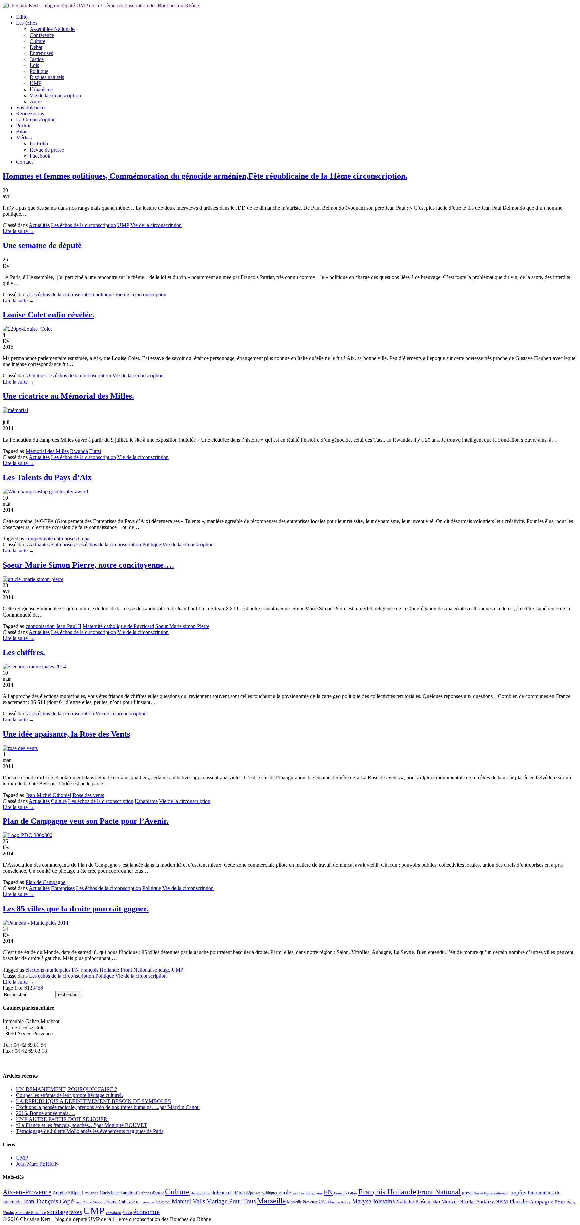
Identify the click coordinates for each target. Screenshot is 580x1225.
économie (146, 1211)
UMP (35, 83)
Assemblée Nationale (52, 29)
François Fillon (345, 1193)
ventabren (113, 1213)
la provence (145, 1202)
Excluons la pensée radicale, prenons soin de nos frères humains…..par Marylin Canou (108, 1107)
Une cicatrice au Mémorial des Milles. (68, 396)
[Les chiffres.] (34, 666)
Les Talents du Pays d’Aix (47, 477)
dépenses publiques (261, 1193)
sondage (161, 970)
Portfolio (39, 144)
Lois (34, 65)
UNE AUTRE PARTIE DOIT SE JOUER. (62, 1119)
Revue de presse (47, 150)
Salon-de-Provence (30, 1212)
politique (104, 294)
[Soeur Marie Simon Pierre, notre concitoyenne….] (33, 579)
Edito (22, 17)
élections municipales (48, 970)
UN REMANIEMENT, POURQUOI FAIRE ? (66, 1089)
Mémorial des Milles (47, 451)
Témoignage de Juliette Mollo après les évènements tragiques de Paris (89, 1131)
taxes (75, 1212)
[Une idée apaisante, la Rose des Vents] (20, 748)
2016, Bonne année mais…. (45, 1113)
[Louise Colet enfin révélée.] (27, 329)
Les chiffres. (24, 652)
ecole (285, 1192)
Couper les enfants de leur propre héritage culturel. (69, 1095)
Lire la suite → (18, 231)
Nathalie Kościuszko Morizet (427, 1201)
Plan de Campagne (45, 882)
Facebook (40, 156)
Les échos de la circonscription (83, 225)
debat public (200, 1193)
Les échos (26, 23)
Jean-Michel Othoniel (48, 795)
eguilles (298, 1193)
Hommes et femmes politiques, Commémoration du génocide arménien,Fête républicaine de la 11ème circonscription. (205, 176)
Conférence (42, 35)
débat (239, 1192)
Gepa (83, 538)
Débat (36, 47)
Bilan (22, 131)
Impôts (518, 1192)
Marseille (271, 1201)
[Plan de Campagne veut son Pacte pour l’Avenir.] (27, 835)
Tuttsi (95, 451)
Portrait (24, 125)
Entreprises (41, 53)
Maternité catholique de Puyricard (118, 626)
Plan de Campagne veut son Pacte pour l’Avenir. (86, 821)
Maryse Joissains (373, 1201)
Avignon (91, 1193)
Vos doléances (31, 107)
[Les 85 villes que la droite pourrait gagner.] (35, 923)
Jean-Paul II (68, 626)
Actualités (39, 225)
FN (75, 970)
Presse (560, 1202)
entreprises (65, 538)
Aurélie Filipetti (68, 1192)
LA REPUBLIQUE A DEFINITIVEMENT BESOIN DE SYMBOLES (93, 1101)
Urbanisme (41, 89)
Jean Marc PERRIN (37, 1164)
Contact (24, 162)
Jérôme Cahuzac (119, 1201)
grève (467, 1192)
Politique (39, 71)
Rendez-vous (30, 113)
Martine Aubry (339, 1202)
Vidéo (127, 1212)
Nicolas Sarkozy (476, 1201)
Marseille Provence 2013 (307, 1202)
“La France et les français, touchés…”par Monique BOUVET (81, 1125)
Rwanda (79, 451)
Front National (135, 970)
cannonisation (40, 626)
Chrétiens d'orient (150, 1193)
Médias (24, 137)
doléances (221, 1192)
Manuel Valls (188, 1201)
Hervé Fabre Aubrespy (491, 1193)
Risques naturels (47, 77)
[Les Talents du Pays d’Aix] (45, 491)
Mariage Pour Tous (231, 1201)
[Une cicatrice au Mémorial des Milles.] (15, 410)
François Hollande (99, 970)
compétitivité (39, 538)
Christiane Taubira (117, 1192)
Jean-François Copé (48, 1201)
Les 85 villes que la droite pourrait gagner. (76, 908)
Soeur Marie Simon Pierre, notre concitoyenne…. (88, 565)
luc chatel (162, 1202)
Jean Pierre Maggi (89, 1202)
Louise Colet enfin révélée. (48, 314)
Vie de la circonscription (55, 95)
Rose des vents (88, 795)
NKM (501, 1201)
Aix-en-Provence (27, 1192)
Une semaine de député (42, 245)
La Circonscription (36, 119)
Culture (37, 41)
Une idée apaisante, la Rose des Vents (66, 734)
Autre (36, 101)
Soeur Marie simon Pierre (182, 626)
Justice (37, 59)
